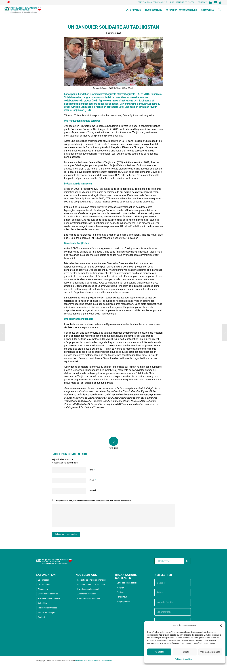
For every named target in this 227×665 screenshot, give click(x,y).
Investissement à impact (88, 589)
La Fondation (43, 580)
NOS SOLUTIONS (86, 574)
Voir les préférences (210, 652)
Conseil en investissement (88, 598)
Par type (120, 592)
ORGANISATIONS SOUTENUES (126, 576)
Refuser (185, 652)
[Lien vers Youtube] (215, 2)
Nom (92, 470)
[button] (220, 625)
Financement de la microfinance (91, 584)
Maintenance (93, 661)
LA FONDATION (46, 574)
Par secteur (122, 597)
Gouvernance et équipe (48, 594)
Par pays (120, 587)
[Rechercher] (219, 9)
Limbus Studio (106, 661)
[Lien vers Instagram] (220, 2)
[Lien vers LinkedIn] (211, 2)
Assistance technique (86, 594)
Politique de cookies (183, 659)
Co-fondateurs (44, 584)
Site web (93, 490)
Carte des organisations (127, 583)
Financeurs (43, 589)
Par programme (123, 601)
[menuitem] (152, 2)
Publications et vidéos (182, 2)
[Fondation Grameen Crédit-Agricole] (22, 9)
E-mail (93, 480)
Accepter (159, 652)
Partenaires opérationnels (152, 2)
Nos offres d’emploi (46, 612)
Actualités (42, 603)
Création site (80, 661)
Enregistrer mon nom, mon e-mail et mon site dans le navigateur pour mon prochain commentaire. (94, 501)
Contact (202, 2)
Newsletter (163, 574)
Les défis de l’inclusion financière (91, 580)
